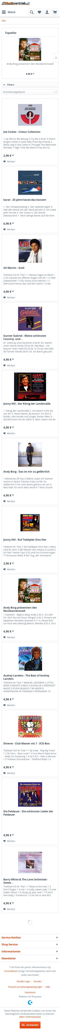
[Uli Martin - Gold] (30, 250)
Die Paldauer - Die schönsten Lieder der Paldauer (28, 813)
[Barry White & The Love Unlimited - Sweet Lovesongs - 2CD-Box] (30, 862)
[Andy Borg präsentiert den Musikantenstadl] (30, 49)
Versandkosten (11, 971)
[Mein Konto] (47, 12)
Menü (11, 12)
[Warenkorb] (55, 12)
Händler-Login (23, 981)
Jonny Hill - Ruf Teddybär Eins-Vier (24, 539)
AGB (48, 986)
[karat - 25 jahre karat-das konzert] (30, 182)
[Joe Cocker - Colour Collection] (30, 114)
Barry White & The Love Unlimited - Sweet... (25, 881)
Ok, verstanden (30, 1024)
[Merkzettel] (39, 12)
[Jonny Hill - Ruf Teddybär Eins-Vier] (30, 522)
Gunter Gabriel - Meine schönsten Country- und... (24, 337)
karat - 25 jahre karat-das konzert (24, 200)
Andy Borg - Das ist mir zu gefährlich (26, 471)
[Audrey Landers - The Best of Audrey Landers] (30, 658)
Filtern (10, 84)
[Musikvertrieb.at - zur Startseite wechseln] (16, 4)
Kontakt (37, 981)
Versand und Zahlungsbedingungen (25, 986)
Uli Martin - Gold (13, 268)
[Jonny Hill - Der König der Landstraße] (30, 386)
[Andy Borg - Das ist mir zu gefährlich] (30, 454)
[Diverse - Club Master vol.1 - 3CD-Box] (30, 726)
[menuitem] (8, 12)
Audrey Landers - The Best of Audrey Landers (26, 677)
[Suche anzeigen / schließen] (31, 12)
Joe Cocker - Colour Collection (21, 132)
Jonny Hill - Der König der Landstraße (26, 403)
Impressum (30, 992)
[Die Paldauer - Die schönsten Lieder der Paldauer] (30, 794)
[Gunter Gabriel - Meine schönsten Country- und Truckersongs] (30, 318)
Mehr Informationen (30, 1016)
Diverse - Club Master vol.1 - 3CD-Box (26, 743)
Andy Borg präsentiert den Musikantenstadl (30, 63)
